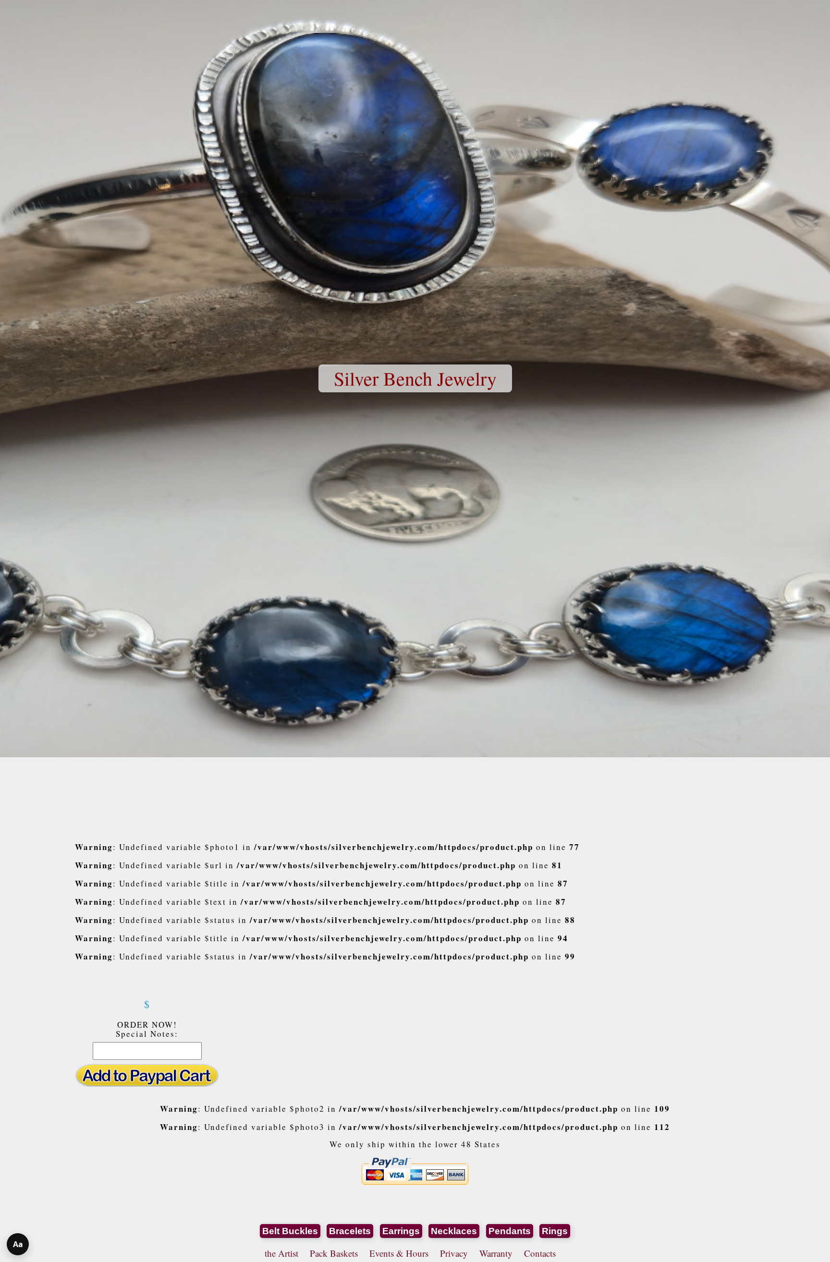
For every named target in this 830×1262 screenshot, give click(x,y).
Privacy (454, 1253)
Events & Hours (398, 1253)
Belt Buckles (290, 1231)
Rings (555, 1231)
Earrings (401, 1231)
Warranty (496, 1253)
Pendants (509, 1231)
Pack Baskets (334, 1253)
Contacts (540, 1253)
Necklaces (454, 1231)
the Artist (281, 1253)
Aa (18, 1244)
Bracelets (350, 1231)
